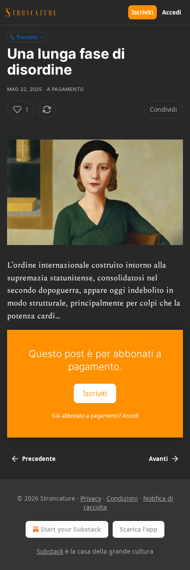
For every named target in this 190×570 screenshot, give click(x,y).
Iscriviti (142, 12)
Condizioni (122, 498)
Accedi (171, 12)
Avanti (158, 459)
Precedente (39, 459)
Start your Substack (71, 529)
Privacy (90, 498)
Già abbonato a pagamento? (95, 415)
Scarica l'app (138, 529)
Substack (50, 551)
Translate (26, 37)
